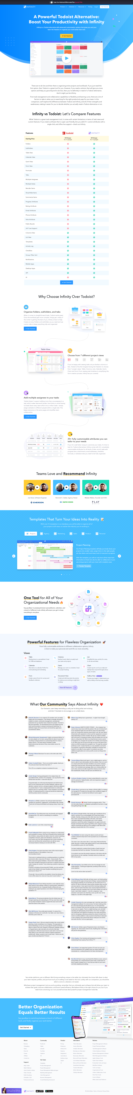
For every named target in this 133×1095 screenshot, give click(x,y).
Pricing (90, 7)
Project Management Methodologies (49, 1070)
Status (25, 1048)
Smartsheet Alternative (78, 1065)
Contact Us (26, 1058)
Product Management (45, 1065)
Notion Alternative (77, 1053)
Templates (42, 1063)
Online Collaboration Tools (99, 1072)
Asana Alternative (77, 1046)
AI (61, 1063)
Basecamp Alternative (78, 1055)
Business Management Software (100, 1053)
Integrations (63, 1053)
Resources (81, 7)
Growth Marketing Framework (47, 1079)
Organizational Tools (98, 1070)
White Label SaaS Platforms (99, 1079)
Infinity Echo (63, 1048)
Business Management (45, 1077)
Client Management (45, 1075)
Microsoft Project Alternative (80, 1058)
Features (63, 1051)
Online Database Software (99, 1051)
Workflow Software (97, 1065)
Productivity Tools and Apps (99, 1063)
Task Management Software (99, 1048)
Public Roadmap (28, 1075)
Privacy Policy (106, 1091)
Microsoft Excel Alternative (79, 1063)
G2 (41, 1055)
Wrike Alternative (77, 1070)
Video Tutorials (27, 1072)
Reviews (26, 1043)
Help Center (27, 1065)
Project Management (45, 1068)
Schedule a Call (27, 1077)
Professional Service (29, 1079)
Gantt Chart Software (98, 1060)
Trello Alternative (77, 1043)
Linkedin (42, 1048)
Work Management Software (100, 1055)
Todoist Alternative (78, 1067)
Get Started (104, 7)
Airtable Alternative (78, 1048)
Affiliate (26, 1055)
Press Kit (26, 1051)
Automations (64, 1055)
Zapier (62, 1060)
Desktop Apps (64, 1058)
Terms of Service (98, 1091)
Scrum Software (96, 1077)
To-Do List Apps (97, 1067)
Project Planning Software (99, 1046)
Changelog (26, 1046)
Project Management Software (100, 1043)
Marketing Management (46, 1072)
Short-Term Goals (97, 1074)
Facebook (42, 1043)
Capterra (42, 1053)
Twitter (41, 1046)
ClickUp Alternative (78, 1072)
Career (25, 1053)
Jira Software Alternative (79, 1060)
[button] (119, 556)
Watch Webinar (27, 1068)
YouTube (42, 1051)
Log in (96, 7)
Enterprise (63, 1046)
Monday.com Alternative (79, 1051)
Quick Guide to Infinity (29, 1070)
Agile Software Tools (98, 1058)
